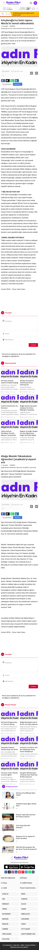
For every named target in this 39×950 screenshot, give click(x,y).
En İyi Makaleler (7, 945)
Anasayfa (5, 26)
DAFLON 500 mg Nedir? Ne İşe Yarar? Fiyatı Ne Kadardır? (26, 848)
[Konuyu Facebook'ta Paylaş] (3, 80)
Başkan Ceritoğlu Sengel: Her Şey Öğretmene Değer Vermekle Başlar (29, 433)
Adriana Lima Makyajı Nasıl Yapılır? (25, 794)
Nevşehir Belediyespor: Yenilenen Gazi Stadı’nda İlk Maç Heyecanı (28, 774)
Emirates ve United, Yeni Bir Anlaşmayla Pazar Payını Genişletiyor (29, 749)
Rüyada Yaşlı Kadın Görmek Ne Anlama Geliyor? (25, 816)
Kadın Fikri (16, 945)
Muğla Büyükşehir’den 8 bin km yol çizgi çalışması (29, 723)
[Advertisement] (19, 300)
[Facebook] (5, 872)
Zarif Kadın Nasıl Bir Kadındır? (23, 826)
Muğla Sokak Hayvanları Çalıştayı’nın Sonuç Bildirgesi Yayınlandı (28, 407)
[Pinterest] (23, 872)
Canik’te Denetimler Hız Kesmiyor (9, 406)
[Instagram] (12, 872)
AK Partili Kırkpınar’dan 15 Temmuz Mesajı (9, 723)
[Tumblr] (33, 872)
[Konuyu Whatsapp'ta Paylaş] (12, 80)
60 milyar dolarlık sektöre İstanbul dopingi (9, 381)
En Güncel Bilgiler (30, 945)
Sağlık (22, 945)
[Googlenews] (26, 872)
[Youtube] (19, 872)
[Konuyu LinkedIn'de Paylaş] (17, 80)
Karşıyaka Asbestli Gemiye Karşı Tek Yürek (9, 748)
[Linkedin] (16, 872)
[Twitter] (9, 872)
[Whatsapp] (29, 872)
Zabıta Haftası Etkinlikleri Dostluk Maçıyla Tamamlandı (8, 433)
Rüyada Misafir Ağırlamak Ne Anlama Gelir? (23, 14)
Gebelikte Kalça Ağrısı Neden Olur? (26, 805)
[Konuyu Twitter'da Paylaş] (8, 80)
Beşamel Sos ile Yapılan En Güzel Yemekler (25, 837)
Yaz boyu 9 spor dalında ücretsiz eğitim (9, 773)
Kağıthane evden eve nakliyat (19, 947)
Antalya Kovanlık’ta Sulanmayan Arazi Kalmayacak (27, 382)
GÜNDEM (12, 26)
